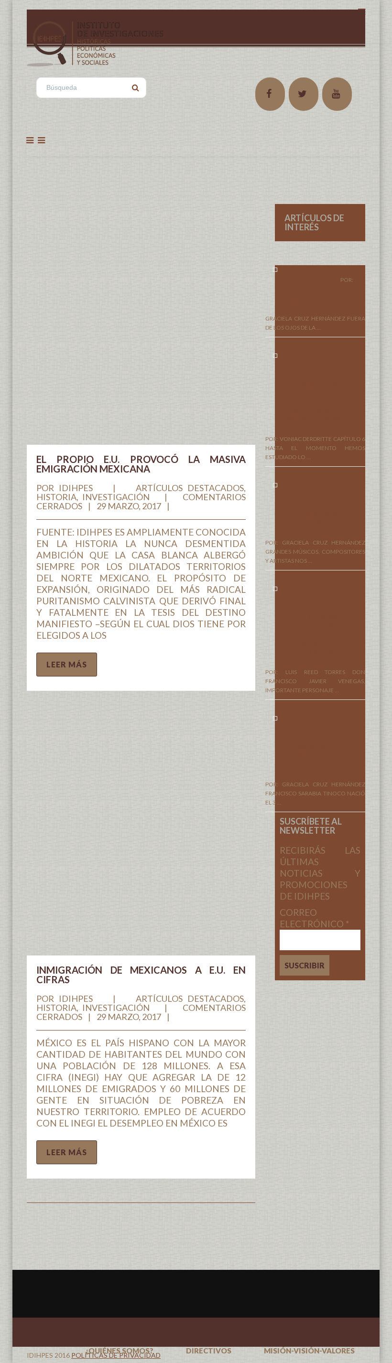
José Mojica (306, 298)
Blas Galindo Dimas (314, 518)
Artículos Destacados (190, 488)
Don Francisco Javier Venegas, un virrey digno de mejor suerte (314, 634)
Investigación (116, 497)
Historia (56, 497)
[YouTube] (337, 94)
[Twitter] (303, 94)
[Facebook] (270, 94)
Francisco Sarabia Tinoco (314, 756)
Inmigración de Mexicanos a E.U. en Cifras (141, 974)
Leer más (66, 664)
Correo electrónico (314, 918)
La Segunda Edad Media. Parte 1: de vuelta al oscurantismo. (314, 401)
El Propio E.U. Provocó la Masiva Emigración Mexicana (141, 463)
